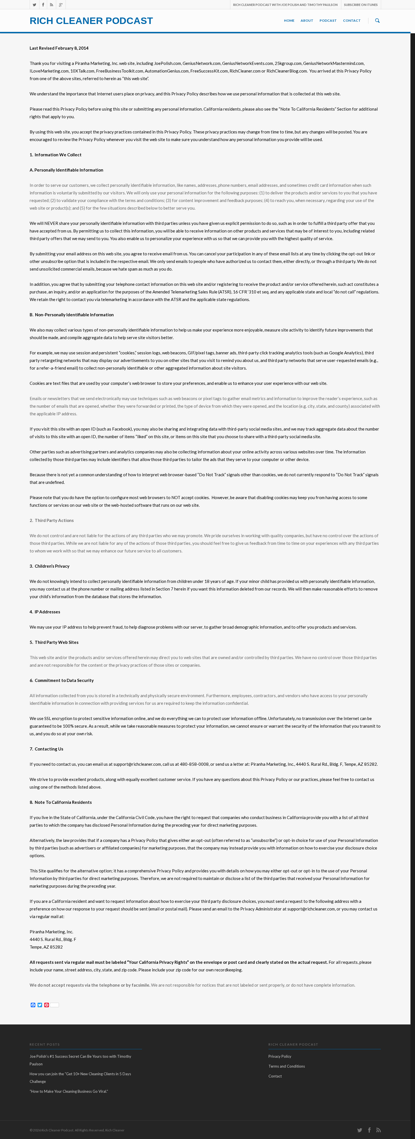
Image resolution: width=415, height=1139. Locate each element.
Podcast (328, 20)
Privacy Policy (279, 1056)
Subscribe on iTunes (361, 4)
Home (289, 20)
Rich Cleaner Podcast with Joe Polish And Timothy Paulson (285, 4)
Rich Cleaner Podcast (91, 20)
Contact (352, 20)
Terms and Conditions (286, 1066)
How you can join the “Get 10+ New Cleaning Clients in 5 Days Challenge (80, 1078)
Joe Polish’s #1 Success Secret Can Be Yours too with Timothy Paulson (80, 1060)
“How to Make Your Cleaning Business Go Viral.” (69, 1091)
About (307, 20)
